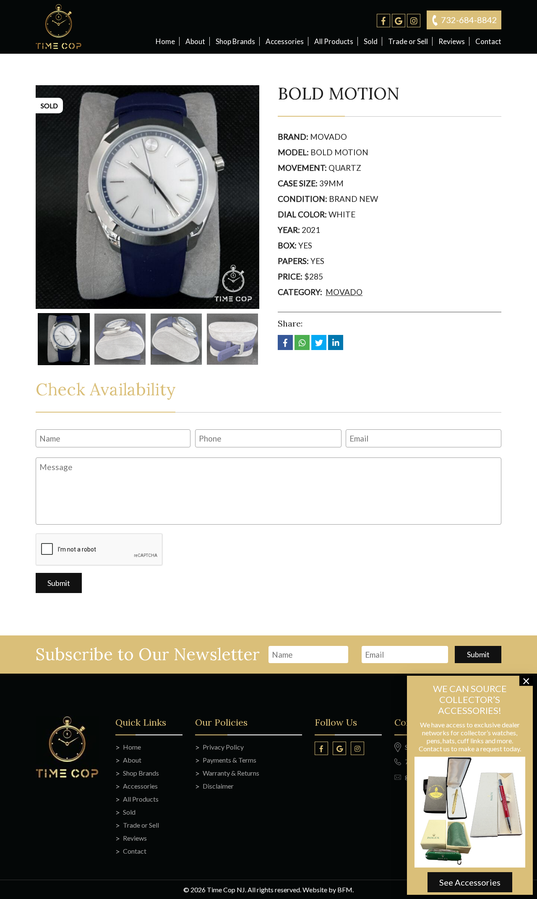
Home (165, 41)
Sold (371, 41)
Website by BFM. (328, 890)
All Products (333, 41)
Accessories (285, 41)
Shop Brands (235, 41)
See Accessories (470, 882)
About (195, 41)
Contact (488, 41)
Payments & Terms (229, 760)
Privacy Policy (223, 747)
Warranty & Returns (231, 773)
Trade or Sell (408, 41)
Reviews (451, 41)
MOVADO (344, 292)
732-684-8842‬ (469, 20)
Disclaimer (218, 786)
